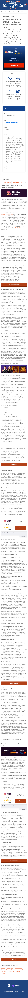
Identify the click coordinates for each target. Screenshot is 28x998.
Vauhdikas (13, 970)
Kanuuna (18, 971)
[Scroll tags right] (25, 182)
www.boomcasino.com (7, 214)
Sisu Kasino (4, 971)
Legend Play (21, 970)
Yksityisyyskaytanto (8, 991)
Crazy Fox (3, 973)
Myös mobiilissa (14, 683)
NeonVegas (11, 971)
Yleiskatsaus (7, 182)
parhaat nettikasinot (19, 227)
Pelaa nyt (14, 65)
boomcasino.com (11, 122)
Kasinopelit (16, 182)
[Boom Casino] (7, 521)
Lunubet (3, 968)
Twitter (22, 991)
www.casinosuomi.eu (14, 994)
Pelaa (20, 528)
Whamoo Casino (5, 970)
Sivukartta (16, 991)
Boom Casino (7, 529)
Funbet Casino (18, 968)
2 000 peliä (14, 464)
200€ (12, 115)
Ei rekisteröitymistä (14, 284)
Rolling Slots (10, 968)
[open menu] (2, 5)
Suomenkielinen (14, 860)
